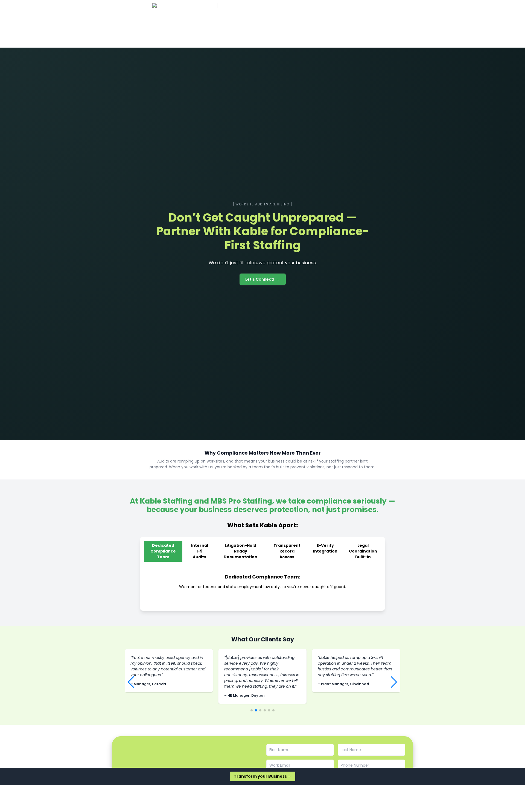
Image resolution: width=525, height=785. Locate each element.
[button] (131, 682)
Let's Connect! (259, 279)
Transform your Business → (262, 776)
